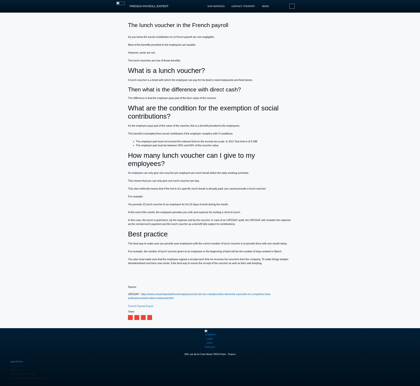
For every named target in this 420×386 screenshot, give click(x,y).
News (265, 6)
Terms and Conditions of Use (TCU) (28, 378)
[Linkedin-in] (292, 6)
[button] (130, 317)
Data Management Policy (22, 374)
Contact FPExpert (243, 6)
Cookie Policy (17, 369)
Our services (216, 6)
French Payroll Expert (149, 6)
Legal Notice (16, 361)
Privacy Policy (17, 365)
